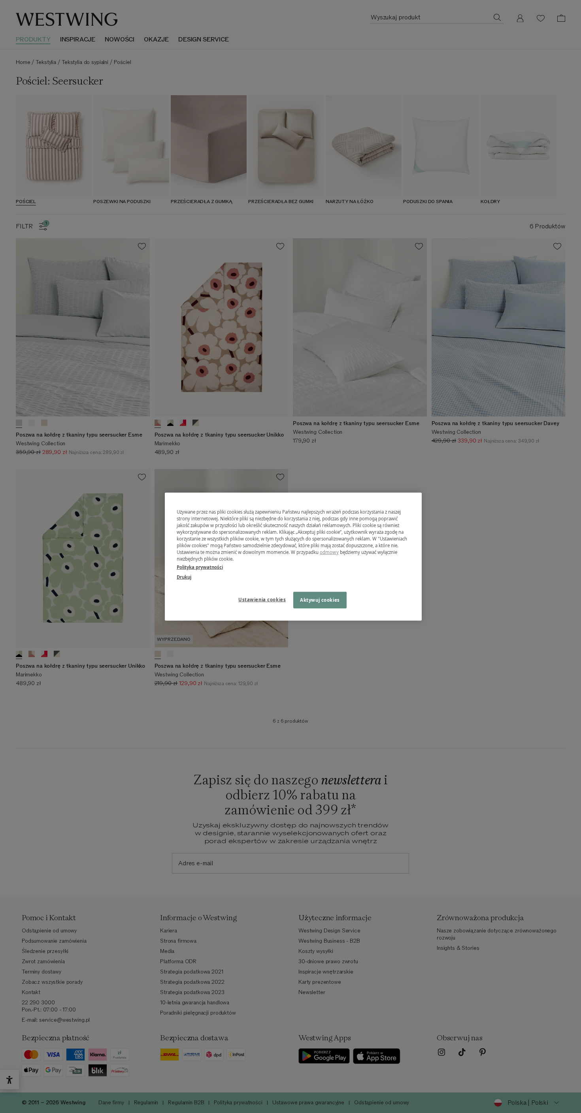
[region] (293, 556)
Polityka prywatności (200, 567)
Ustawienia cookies (262, 600)
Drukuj (184, 577)
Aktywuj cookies (320, 600)
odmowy (329, 552)
